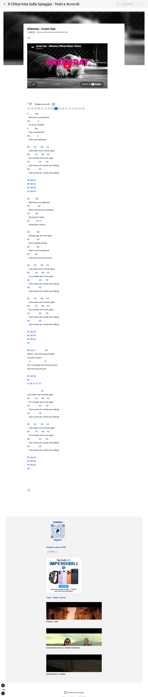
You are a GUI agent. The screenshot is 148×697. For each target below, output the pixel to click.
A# (35, 108)
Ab (28, 108)
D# (59, 108)
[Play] (3, 685)
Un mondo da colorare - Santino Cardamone (63, 648)
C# (49, 108)
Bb (39, 108)
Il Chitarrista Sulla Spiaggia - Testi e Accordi (43, 4)
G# (83, 108)
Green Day (31, 32)
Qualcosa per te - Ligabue (56, 674)
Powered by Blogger (75, 692)
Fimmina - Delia (52, 621)
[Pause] (3, 693)
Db (52, 108)
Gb (76, 108)
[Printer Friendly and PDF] (52, 553)
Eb (63, 108)
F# (73, 108)
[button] (28, 38)
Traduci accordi (42, 104)
